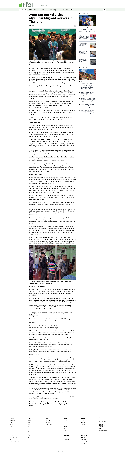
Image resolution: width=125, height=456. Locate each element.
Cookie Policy (84, 445)
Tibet (11, 430)
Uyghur (12, 432)
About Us (83, 437)
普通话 (30, 10)
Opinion (48, 422)
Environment (13, 439)
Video (65, 428)
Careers (83, 449)
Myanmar (12, 426)
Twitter (83, 424)
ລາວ (48, 10)
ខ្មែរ (51, 10)
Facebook (83, 422)
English (71, 10)
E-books (48, 426)
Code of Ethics (84, 447)
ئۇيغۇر (59, 10)
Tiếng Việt (65, 10)
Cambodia (12, 420)
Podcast (65, 420)
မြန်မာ (39, 10)
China (11, 422)
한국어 (43, 10)
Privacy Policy (84, 443)
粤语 (35, 10)
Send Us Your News (85, 430)
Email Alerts (66, 439)
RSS (64, 437)
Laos (11, 424)
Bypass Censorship (85, 426)
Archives (48, 428)
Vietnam (12, 434)
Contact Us (83, 451)
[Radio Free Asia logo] (33, 4)
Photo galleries (67, 430)
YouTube (83, 420)
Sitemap (83, 428)
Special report (49, 424)
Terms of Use (84, 441)
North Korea (13, 428)
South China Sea (14, 437)
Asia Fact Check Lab (14, 441)
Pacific (12, 435)
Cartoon (48, 420)
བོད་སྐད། (54, 10)
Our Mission (84, 439)
